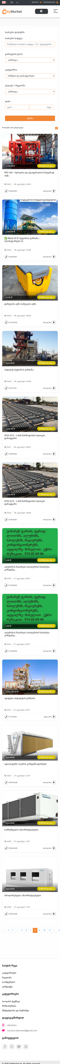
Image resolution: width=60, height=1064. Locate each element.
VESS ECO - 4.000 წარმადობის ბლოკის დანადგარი (24, 436)
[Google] (26, 1046)
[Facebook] (5, 1046)
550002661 (13, 191)
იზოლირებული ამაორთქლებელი (22, 895)
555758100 (13, 322)
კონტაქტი (7, 986)
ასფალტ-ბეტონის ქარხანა (19, 369)
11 (50, 930)
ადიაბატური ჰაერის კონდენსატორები (25, 764)
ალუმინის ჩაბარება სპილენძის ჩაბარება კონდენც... (27, 568)
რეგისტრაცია (49, 2)
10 (44, 930)
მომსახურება (9, 1006)
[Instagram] (12, 1046)
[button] (4, 2)
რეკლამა (7, 977)
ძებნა (30, 118)
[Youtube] (19, 1046)
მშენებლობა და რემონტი (15, 1010)
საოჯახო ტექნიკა (11, 1001)
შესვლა (35, 2)
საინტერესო (8, 982)
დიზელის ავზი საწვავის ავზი (20, 304)
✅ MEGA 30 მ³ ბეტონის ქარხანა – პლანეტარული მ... (22, 239)
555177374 (13, 388)
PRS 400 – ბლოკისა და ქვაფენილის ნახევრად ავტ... (29, 174)
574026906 (13, 585)
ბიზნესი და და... (46, 166)
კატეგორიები (9, 973)
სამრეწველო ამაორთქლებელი (21, 829)
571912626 (13, 717)
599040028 (13, 782)
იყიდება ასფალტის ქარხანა (19, 698)
